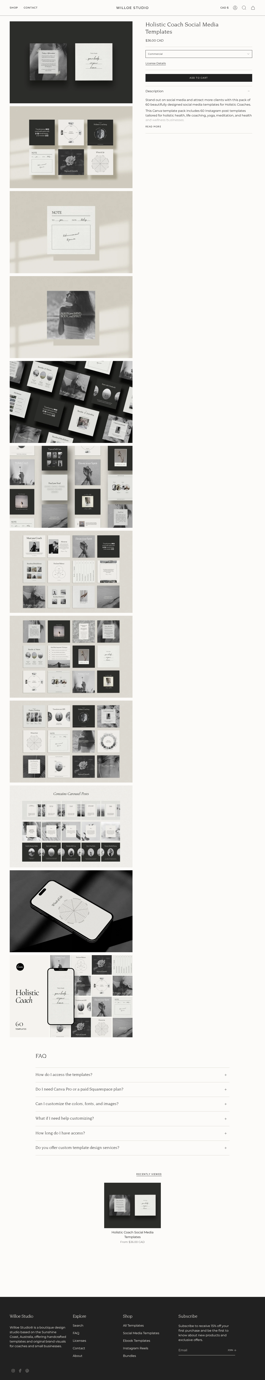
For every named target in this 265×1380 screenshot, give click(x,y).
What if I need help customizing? (65, 1119)
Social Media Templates (141, 1333)
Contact (79, 1348)
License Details (155, 63)
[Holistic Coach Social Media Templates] (132, 1205)
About (77, 1356)
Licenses (79, 1341)
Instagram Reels (135, 1348)
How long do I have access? (60, 1133)
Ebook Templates (136, 1341)
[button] (14, 8)
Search (78, 1325)
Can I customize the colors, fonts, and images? (77, 1104)
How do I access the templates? (64, 1075)
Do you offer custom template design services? (77, 1148)
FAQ (76, 1333)
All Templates (133, 1325)
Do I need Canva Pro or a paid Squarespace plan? (79, 1089)
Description (154, 91)
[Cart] (253, 7)
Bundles (129, 1356)
